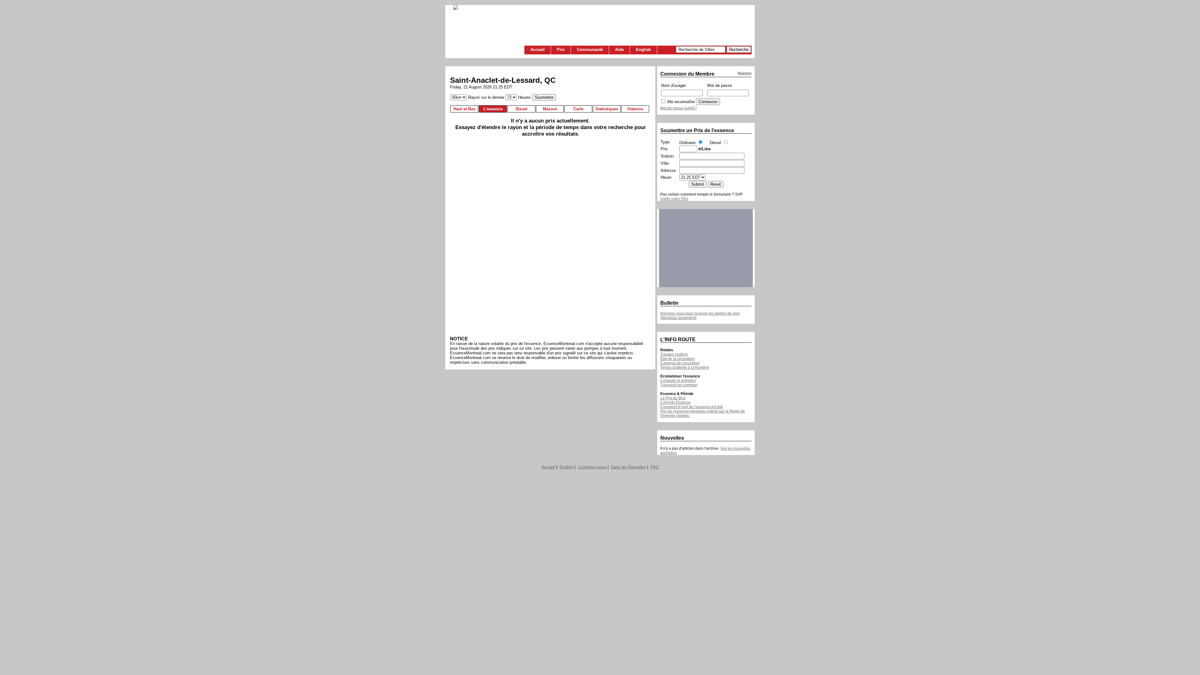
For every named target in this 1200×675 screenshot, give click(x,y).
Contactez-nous (592, 467)
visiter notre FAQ (674, 199)
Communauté (590, 49)
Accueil (537, 49)
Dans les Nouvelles (628, 467)
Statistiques (606, 109)
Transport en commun (679, 385)
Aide (619, 49)
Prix (561, 49)
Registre (745, 73)
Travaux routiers (674, 354)
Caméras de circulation (680, 363)
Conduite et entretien (678, 380)
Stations (635, 109)
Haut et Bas (464, 109)
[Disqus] (550, 239)
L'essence (492, 109)
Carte (578, 109)
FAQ (655, 467)
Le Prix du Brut (672, 398)
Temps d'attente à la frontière (684, 367)
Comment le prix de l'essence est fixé (691, 407)
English (643, 49)
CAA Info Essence (675, 402)
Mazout (550, 109)
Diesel (522, 109)
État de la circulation (677, 359)
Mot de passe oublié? (678, 108)
